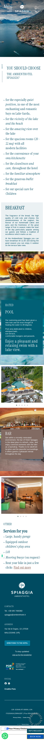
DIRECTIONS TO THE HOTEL (17, 643)
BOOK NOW (35, 736)
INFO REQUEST (35, 731)
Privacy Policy (17, 717)
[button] (16, 405)
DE (36, 9)
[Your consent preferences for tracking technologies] (2, 556)
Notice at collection (11, 732)
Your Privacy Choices (18, 728)
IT (36, 6)
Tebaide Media (25, 724)
